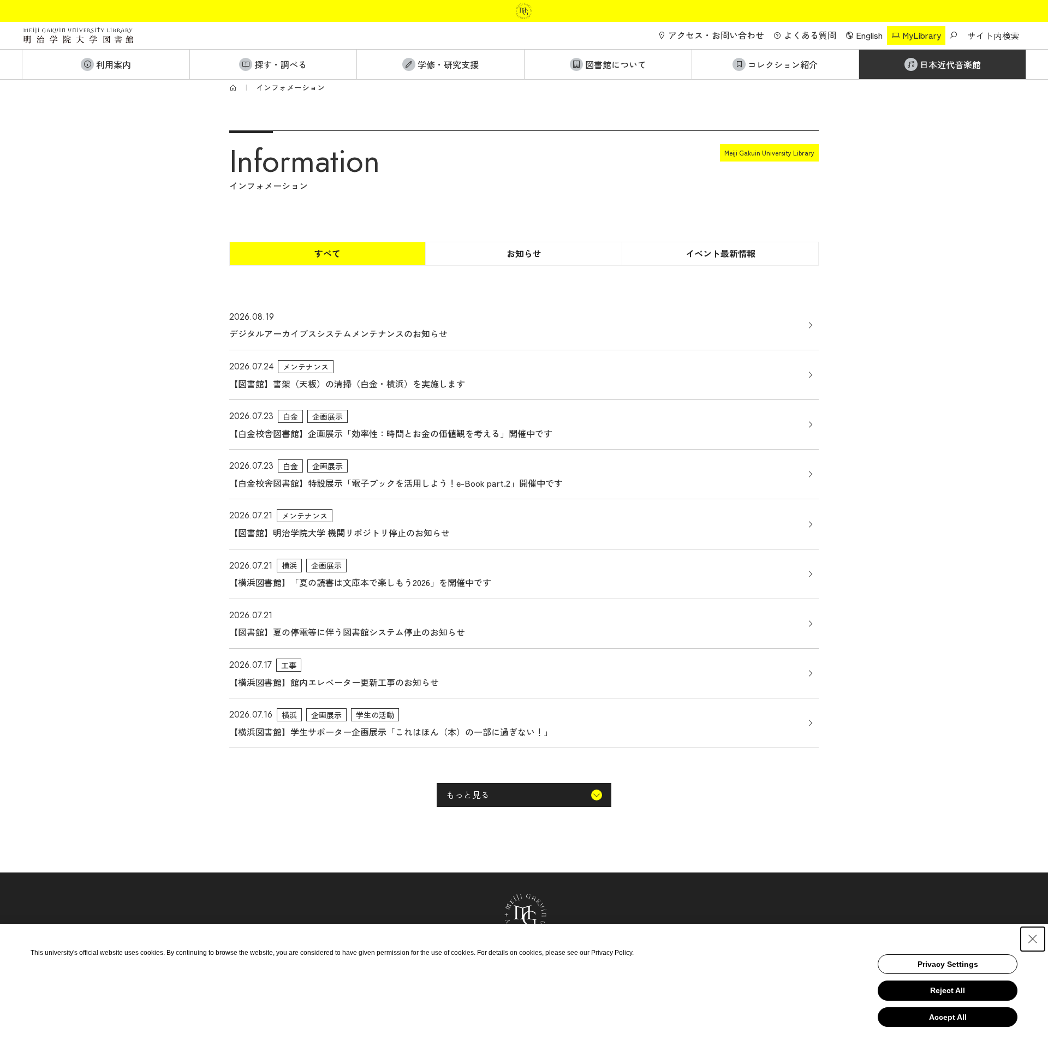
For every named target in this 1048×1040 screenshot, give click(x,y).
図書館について (615, 64)
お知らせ (524, 253)
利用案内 (113, 64)
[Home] (233, 87)
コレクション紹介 (783, 64)
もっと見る (468, 794)
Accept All (948, 1017)
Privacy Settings (948, 964)
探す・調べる (280, 64)
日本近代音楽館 (950, 64)
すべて (327, 253)
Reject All (947, 990)
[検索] (953, 35)
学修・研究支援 (448, 64)
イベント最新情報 (720, 253)
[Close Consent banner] (1033, 939)
